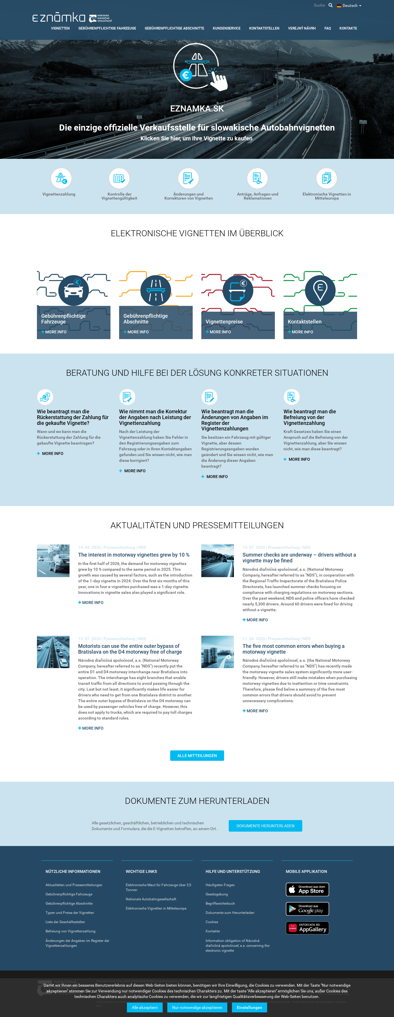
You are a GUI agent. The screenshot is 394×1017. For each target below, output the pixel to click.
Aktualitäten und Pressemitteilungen (74, 885)
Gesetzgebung (217, 894)
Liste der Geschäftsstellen (65, 922)
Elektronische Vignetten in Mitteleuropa (327, 196)
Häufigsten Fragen (220, 885)
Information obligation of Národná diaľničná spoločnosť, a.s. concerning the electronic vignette (237, 946)
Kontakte (348, 28)
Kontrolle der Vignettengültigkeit (119, 196)
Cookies (212, 922)
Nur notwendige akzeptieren (197, 1007)
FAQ (327, 28)
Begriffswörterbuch (220, 903)
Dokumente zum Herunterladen (230, 913)
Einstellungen (249, 1007)
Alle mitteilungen (197, 755)
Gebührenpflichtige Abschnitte (174, 28)
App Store (307, 889)
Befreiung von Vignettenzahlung (70, 931)
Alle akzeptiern (145, 1007)
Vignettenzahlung (58, 194)
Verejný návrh (302, 28)
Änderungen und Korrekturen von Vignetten (188, 196)
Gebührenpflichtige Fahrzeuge (107, 28)
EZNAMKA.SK (197, 108)
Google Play (307, 909)
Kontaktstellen (264, 28)
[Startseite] (72, 17)
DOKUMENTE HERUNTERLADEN (265, 825)
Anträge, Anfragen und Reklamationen (257, 196)
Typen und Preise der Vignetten (70, 913)
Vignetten (60, 28)
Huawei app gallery (307, 927)
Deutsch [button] (351, 5)
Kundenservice (227, 28)
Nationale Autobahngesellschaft (151, 899)
